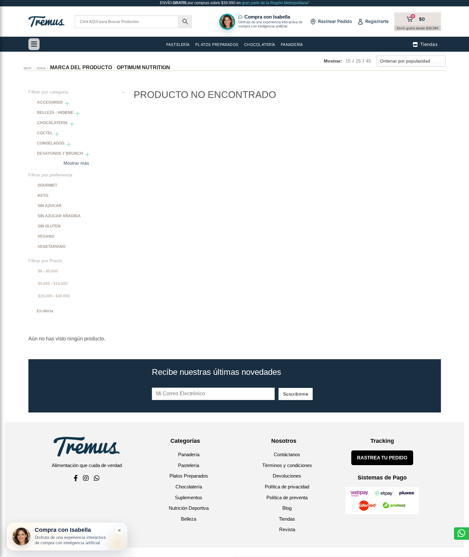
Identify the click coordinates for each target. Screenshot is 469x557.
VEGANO (46, 236)
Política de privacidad (287, 486)
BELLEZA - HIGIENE (55, 112)
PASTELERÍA (178, 44)
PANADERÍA (292, 44)
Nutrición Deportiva (189, 508)
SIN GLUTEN (49, 226)
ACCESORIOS (50, 102)
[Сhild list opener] (67, 103)
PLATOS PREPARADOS (216, 44)
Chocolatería (188, 486)
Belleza (188, 519)
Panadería (188, 454)
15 (348, 60)
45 (368, 60)
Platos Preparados (188, 476)
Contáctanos (287, 454)
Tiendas (287, 519)
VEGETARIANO (51, 246)
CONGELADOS (50, 143)
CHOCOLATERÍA (259, 44)
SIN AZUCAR (50, 206)
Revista (287, 529)
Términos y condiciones (287, 465)
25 (358, 60)
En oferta (45, 311)
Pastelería (188, 465)
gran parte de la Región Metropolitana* (275, 3)
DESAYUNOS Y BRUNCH (60, 153)
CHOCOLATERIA (52, 123)
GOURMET (47, 185)
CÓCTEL (45, 133)
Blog (287, 508)
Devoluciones (287, 476)
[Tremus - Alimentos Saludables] (46, 21)
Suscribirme (296, 394)
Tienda (40, 68)
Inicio (27, 68)
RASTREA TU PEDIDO (382, 457)
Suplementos (188, 497)
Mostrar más (76, 163)
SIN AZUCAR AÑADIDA (59, 216)
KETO (43, 195)
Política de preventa (287, 497)
